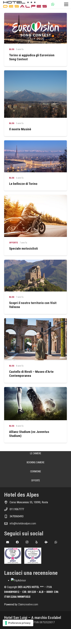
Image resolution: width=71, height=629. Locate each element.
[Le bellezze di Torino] (35, 142)
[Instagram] (26, 542)
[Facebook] (17, 542)
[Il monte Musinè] (35, 72)
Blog (11, 49)
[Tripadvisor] (46, 542)
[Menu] (66, 4)
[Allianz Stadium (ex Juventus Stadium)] (35, 389)
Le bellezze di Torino (23, 184)
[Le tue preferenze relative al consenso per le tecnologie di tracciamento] (18, 623)
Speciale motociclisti (23, 248)
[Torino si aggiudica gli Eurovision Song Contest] (35, 15)
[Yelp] (36, 542)
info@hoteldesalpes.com (23, 523)
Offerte (13, 242)
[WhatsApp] (52, 4)
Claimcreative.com (28, 604)
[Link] (25, 4)
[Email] (7, 542)
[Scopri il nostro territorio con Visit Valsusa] (35, 262)
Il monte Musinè (20, 129)
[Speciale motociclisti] (35, 197)
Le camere (35, 453)
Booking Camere (35, 462)
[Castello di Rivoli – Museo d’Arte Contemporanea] (35, 320)
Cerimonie (35, 471)
